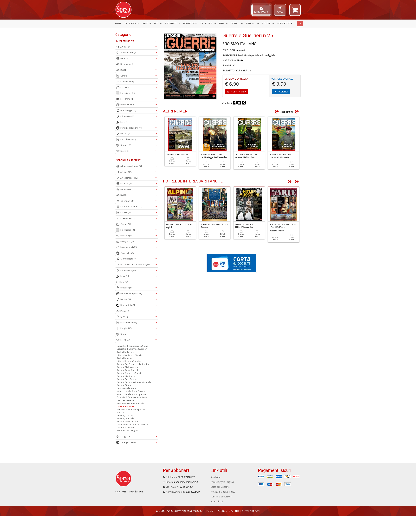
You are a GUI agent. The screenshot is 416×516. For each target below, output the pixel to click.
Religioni (125, 328)
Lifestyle (125, 287)
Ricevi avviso (238, 91)
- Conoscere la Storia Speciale (131, 394)
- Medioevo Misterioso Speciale (132, 424)
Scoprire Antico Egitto (127, 430)
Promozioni (190, 23)
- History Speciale (125, 418)
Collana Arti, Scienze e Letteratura (133, 364)
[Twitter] (239, 103)
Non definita (127, 305)
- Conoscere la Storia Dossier (131, 391)
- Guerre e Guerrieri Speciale (131, 409)
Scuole (266, 23)
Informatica (127, 116)
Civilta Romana (124, 357)
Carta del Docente (220, 486)
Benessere (127, 64)
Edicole (284, 23)
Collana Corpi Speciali (127, 370)
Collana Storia (124, 385)
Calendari (207, 23)
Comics (125, 75)
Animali (125, 46)
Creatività (127, 81)
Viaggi (125, 436)
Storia (240, 60)
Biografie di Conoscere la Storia (132, 345)
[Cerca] (300, 23)
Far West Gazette (125, 400)
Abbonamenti (150, 23)
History (120, 412)
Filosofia (125, 235)
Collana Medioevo (126, 376)
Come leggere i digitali (222, 481)
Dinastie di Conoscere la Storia (132, 397)
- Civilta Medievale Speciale (130, 355)
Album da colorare (131, 166)
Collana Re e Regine (127, 379)
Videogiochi (128, 442)
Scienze (125, 145)
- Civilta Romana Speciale (129, 361)
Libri (222, 23)
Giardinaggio (128, 110)
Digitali (235, 23)
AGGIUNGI (282, 91)
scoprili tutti (286, 111)
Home (118, 23)
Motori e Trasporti (131, 127)
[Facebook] (235, 103)
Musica (125, 133)
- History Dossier (125, 415)
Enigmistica (127, 92)
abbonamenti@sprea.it (186, 481)
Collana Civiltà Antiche (128, 367)
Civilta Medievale (125, 351)
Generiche (127, 104)
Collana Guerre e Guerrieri (130, 373)
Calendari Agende (131, 206)
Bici (123, 69)
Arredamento (128, 52)
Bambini (125, 58)
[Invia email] (244, 103)
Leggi (124, 121)
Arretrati (171, 23)
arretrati (240, 50)
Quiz (124, 316)
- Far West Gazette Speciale (130, 403)
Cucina (125, 87)
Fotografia (126, 98)
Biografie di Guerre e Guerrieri (132, 348)
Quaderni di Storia (126, 427)
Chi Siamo (130, 23)
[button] (295, 11)
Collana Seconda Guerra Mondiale (134, 382)
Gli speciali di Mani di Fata (135, 264)
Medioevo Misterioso (127, 421)
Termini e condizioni (221, 496)
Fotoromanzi (128, 247)
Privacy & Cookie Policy (222, 491)
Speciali (251, 23)
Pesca (124, 310)
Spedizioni (215, 477)
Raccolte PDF (128, 139)
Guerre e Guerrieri (126, 406)
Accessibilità (216, 501)
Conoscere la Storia (126, 388)
